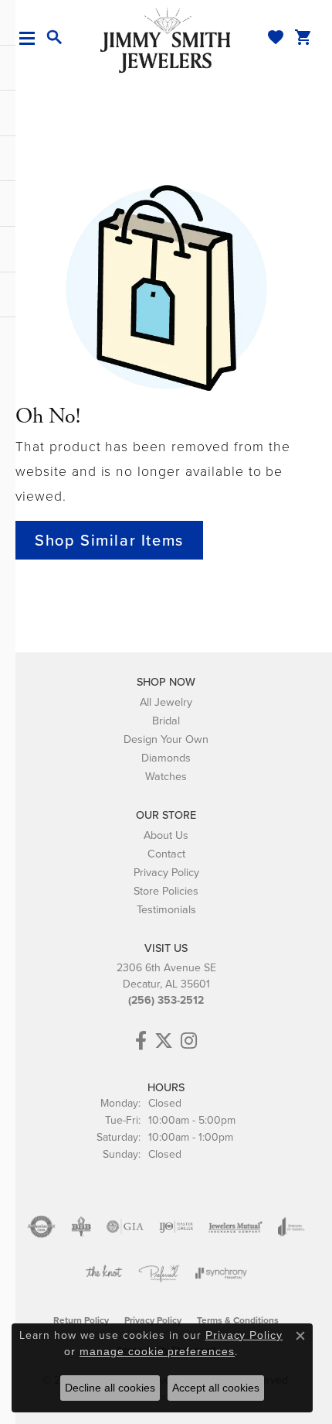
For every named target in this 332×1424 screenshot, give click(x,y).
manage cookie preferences (157, 1351)
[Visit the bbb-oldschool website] (80, 1226)
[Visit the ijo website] (176, 1226)
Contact (166, 853)
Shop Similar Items (109, 540)
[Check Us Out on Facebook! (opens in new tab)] (141, 1041)
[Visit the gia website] (125, 1226)
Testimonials (166, 909)
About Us (166, 835)
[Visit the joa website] (291, 1226)
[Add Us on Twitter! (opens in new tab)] (163, 1041)
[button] (55, 38)
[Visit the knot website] (104, 1273)
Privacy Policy (166, 872)
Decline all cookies (110, 1387)
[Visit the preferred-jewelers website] (159, 1273)
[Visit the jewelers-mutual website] (235, 1226)
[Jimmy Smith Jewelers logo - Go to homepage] (166, 39)
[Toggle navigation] (32, 38)
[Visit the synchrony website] (220, 1273)
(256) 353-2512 (166, 1000)
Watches (166, 776)
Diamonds (166, 757)
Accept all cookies (215, 1387)
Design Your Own (166, 739)
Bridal (166, 720)
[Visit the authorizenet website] (41, 1226)
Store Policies (166, 890)
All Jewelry (166, 701)
